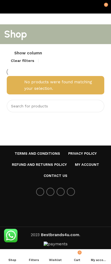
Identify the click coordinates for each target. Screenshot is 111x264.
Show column (28, 53)
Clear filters (22, 60)
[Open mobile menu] (6, 6)
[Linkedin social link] (71, 192)
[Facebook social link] (40, 192)
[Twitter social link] (50, 192)
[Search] (98, 106)
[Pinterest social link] (61, 192)
